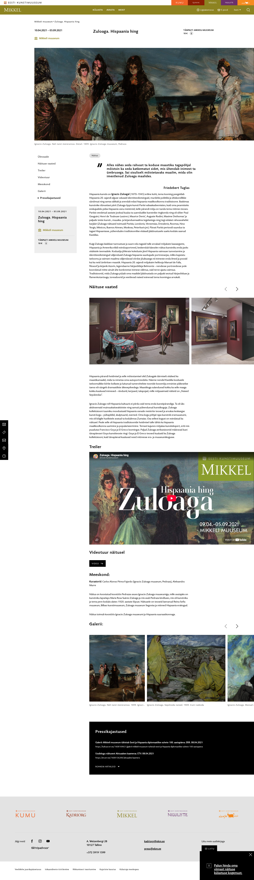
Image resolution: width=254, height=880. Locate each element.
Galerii (42, 191)
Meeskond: (99, 574)
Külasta (98, 9)
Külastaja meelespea (129, 869)
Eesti (236, 10)
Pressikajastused (50, 198)
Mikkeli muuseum (43, 21)
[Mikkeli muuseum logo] (212, 2)
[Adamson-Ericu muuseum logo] (245, 2)
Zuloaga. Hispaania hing (67, 21)
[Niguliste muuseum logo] (229, 2)
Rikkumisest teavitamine (84, 869)
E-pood (224, 10)
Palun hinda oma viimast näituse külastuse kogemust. (228, 869)
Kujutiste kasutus (108, 869)
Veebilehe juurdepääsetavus (28, 869)
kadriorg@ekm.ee (154, 841)
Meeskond (44, 184)
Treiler (42, 170)
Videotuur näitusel (107, 552)
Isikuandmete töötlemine (57, 869)
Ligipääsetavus (207, 10)
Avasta (110, 9)
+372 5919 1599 (96, 852)
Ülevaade (43, 156)
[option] (139, 333)
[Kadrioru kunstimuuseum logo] (196, 2)
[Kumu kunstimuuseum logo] (179, 2)
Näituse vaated (47, 163)
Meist (121, 9)
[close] (250, 854)
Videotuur (44, 177)
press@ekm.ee (152, 848)
